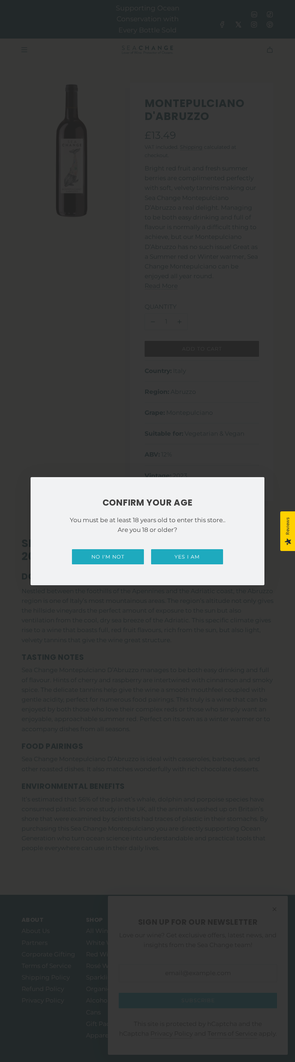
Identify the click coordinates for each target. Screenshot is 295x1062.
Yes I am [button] (187, 557)
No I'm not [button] (107, 557)
